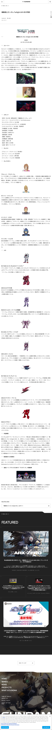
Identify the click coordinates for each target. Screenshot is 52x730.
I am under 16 (46, 727)
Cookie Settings (5, 727)
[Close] (50, 716)
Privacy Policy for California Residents (9, 723)
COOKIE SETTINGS (7, 703)
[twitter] (51, 15)
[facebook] (51, 17)
